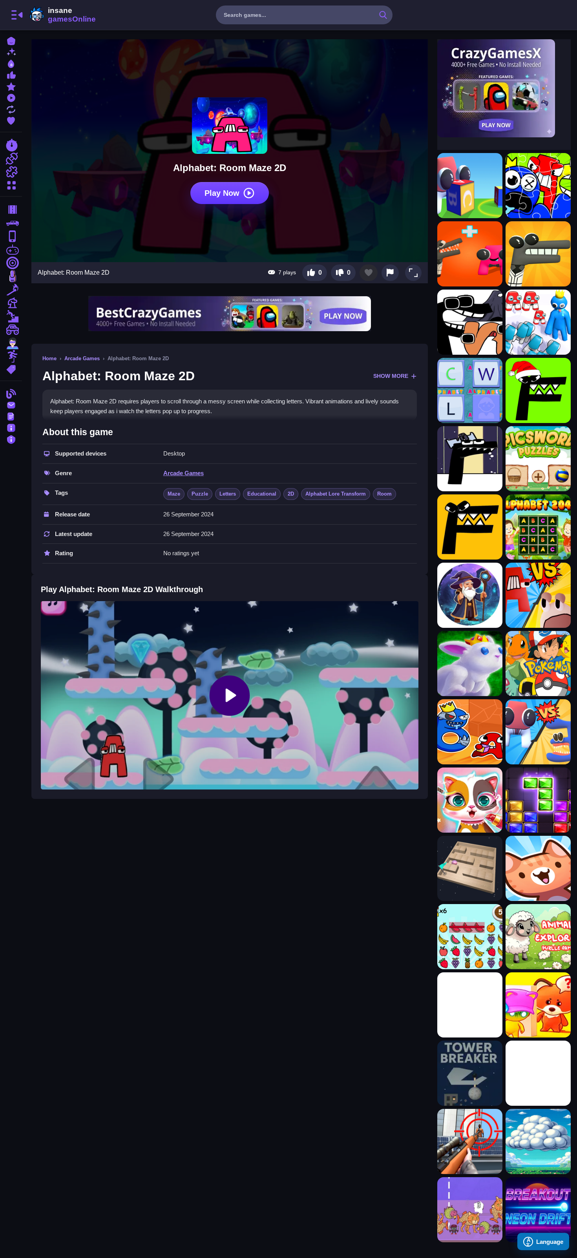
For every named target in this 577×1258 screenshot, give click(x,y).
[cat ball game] (538, 868)
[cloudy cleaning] (538, 1141)
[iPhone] (11, 236)
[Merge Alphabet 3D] (538, 731)
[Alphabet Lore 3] (469, 527)
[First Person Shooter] (11, 263)
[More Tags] (11, 368)
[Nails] (11, 276)
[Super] (11, 343)
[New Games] (11, 51)
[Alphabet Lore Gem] (538, 253)
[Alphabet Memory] (469, 390)
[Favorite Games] (11, 120)
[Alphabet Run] (538, 322)
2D (291, 494)
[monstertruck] (11, 329)
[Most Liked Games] (11, 74)
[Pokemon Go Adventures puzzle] (538, 663)
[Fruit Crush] (469, 936)
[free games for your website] (11, 249)
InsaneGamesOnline (61, 15)
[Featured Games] (11, 85)
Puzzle (200, 494)
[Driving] (11, 209)
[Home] (11, 40)
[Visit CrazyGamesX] (504, 88)
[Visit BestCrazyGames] (229, 313)
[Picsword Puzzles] (538, 458)
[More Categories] (11, 184)
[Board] (11, 303)
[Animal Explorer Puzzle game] (538, 936)
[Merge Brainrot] (469, 1209)
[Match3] (11, 289)
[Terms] (11, 415)
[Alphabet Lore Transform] (469, 322)
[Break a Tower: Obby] (469, 1073)
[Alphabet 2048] (538, 527)
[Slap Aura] (469, 1004)
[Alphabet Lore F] (538, 390)
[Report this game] (390, 272)
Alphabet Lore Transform (335, 494)
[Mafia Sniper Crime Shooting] (469, 1141)
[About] (11, 427)
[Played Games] (11, 97)
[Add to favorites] (369, 272)
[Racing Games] (11, 145)
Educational (261, 494)
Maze (174, 494)
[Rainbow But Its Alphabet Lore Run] (469, 731)
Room (384, 494)
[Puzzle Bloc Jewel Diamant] (538, 800)
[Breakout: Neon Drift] (538, 1209)
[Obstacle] (11, 356)
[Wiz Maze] (469, 595)
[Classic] (11, 223)
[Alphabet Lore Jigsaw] (538, 185)
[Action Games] (11, 158)
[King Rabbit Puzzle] (469, 663)
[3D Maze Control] (469, 868)
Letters (227, 494)
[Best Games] (11, 63)
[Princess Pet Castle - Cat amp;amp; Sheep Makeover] (469, 800)
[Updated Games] (11, 108)
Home (49, 358)
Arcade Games (82, 358)
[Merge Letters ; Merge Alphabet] (538, 595)
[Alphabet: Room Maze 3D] (469, 185)
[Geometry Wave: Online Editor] (538, 1073)
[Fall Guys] (11, 316)
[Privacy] (11, 438)
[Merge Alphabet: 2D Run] (469, 253)
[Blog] (11, 393)
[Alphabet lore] (469, 458)
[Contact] (11, 404)
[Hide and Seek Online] (538, 1004)
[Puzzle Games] (11, 172)
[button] (413, 272)
